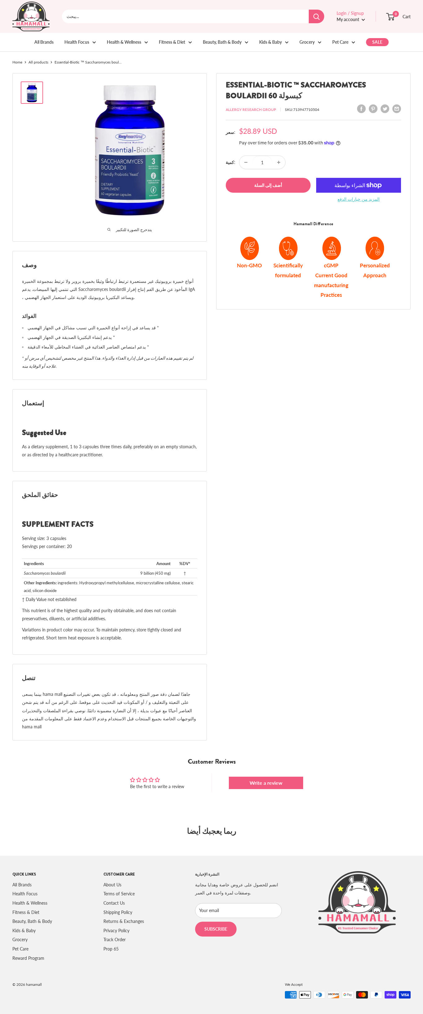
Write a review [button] (266, 783)
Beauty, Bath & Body (222, 42)
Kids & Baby (270, 42)
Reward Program (28, 958)
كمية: (230, 162)
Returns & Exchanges (123, 921)
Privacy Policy (116, 930)
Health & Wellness (124, 42)
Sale (377, 42)
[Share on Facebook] (361, 108)
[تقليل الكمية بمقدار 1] (245, 162)
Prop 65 (111, 948)
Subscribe (215, 929)
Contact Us (114, 903)
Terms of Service (119, 893)
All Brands (44, 42)
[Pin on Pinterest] (373, 108)
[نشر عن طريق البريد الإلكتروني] (396, 108)
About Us (112, 884)
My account (348, 19)
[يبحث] (316, 16)
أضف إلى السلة (268, 185)
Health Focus (76, 42)
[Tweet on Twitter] (385, 108)
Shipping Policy (117, 912)
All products (38, 62)
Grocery (307, 42)
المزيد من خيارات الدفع (359, 199)
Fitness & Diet (172, 42)
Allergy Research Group (251, 109)
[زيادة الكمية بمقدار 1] (278, 162)
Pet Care (340, 42)
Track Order (114, 939)
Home (17, 62)
